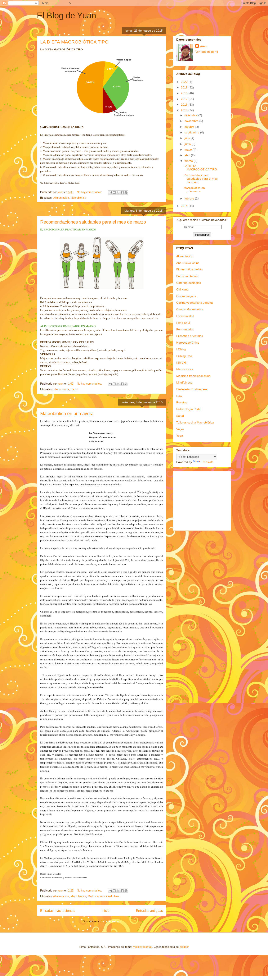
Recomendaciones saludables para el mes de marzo (93, 222)
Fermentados (185, 329)
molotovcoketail (142, 946)
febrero (189, 198)
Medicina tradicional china (103, 896)
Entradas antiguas (149, 910)
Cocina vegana (186, 296)
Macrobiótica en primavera (67, 413)
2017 (184, 99)
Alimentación (61, 197)
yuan (203, 46)
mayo (188, 149)
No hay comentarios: (90, 192)
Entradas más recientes (57, 910)
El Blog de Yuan (66, 15)
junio (188, 144)
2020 (184, 81)
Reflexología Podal (188, 409)
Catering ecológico (188, 282)
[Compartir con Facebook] (122, 192)
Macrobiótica (78, 197)
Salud (74, 389)
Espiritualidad (185, 316)
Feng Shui (183, 322)
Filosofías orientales (189, 336)
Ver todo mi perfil (206, 51)
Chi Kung (182, 289)
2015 (184, 110)
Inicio (106, 910)
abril (187, 155)
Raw (179, 396)
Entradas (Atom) (110, 921)
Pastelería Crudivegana (191, 389)
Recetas (181, 402)
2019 (184, 87)
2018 (184, 93)
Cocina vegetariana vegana (194, 302)
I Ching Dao (184, 356)
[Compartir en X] (118, 192)
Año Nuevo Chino (188, 263)
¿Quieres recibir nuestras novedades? (202, 219)
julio (187, 138)
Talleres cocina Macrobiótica (195, 422)
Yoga (179, 435)
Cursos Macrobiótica (190, 309)
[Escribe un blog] (114, 192)
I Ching (181, 349)
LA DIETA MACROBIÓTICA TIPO (74, 42)
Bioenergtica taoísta (189, 269)
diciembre (191, 115)
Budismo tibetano (187, 276)
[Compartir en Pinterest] (126, 192)
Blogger (183, 946)
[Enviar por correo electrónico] (110, 192)
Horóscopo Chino (187, 342)
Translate (207, 462)
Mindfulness (184, 382)
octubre (189, 126)
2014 (184, 205)
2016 (184, 104)
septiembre (192, 132)
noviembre (191, 121)
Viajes (180, 429)
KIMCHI (181, 362)
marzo (189, 160)
